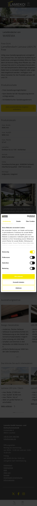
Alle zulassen (18, 276)
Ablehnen (19, 288)
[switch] (32, 257)
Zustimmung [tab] (7, 221)
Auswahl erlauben (18, 282)
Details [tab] (18, 221)
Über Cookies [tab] (30, 221)
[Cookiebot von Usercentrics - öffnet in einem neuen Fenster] (27, 216)
